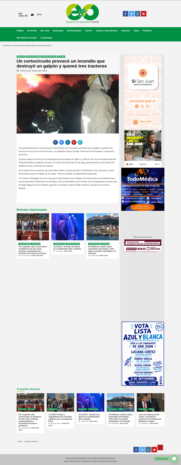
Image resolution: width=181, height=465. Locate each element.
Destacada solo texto (48, 57)
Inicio (20, 441)
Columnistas (46, 38)
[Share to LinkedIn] (67, 144)
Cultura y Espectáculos (107, 31)
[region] (142, 189)
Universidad (53, 409)
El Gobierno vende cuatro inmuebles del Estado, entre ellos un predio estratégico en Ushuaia (102, 250)
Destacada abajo (33, 57)
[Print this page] (80, 144)
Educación (24, 244)
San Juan (44, 31)
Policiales (147, 31)
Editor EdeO (68, 251)
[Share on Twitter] (61, 144)
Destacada (21, 57)
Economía (32, 31)
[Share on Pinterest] (73, 144)
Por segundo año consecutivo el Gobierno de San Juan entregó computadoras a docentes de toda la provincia (32, 250)
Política (20, 31)
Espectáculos (73, 244)
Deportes (125, 31)
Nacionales (58, 31)
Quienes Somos (31, 441)
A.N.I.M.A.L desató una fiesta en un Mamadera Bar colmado (67, 248)
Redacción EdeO (39, 70)
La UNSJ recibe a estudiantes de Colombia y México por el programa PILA (60, 417)
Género (88, 31)
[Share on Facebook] (55, 144)
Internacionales (74, 31)
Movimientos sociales (27, 38)
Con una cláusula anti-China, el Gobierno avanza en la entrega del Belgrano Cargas (150, 417)
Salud (136, 31)
